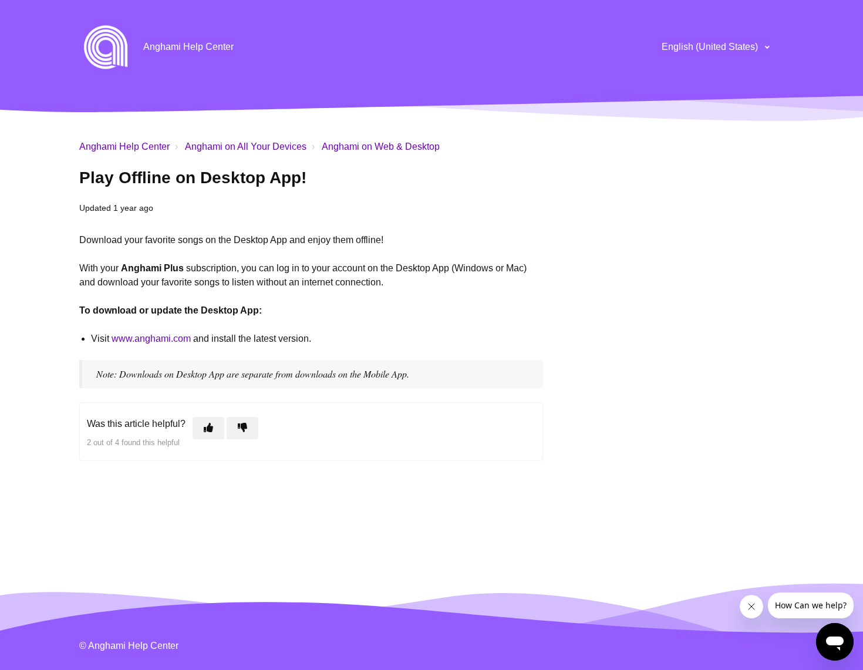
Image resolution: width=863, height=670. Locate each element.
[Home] (105, 47)
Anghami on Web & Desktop (381, 146)
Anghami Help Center (124, 146)
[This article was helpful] (208, 428)
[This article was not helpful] (242, 428)
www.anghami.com (151, 339)
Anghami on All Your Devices (245, 146)
